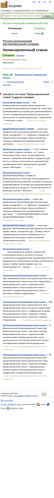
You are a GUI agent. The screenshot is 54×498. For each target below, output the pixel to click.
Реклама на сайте (31, 396)
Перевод (20, 55)
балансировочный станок (16, 102)
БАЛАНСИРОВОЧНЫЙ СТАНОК (18, 129)
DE (39, 2)
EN (34, 2)
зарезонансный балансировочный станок (24, 302)
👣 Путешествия (7, 400)
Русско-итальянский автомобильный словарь (27, 23)
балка (46, 82)
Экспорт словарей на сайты (11, 404)
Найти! (47, 16)
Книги (15, 33)
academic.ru (11, 4)
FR (50, 2)
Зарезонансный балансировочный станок (24, 355)
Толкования (14, 28)
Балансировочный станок (16, 149)
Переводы (39, 28)
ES (44, 2)
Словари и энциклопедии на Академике (25, 10)
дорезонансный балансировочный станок (24, 275)
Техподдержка (18, 396)
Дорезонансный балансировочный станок (24, 325)
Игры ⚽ (39, 33)
